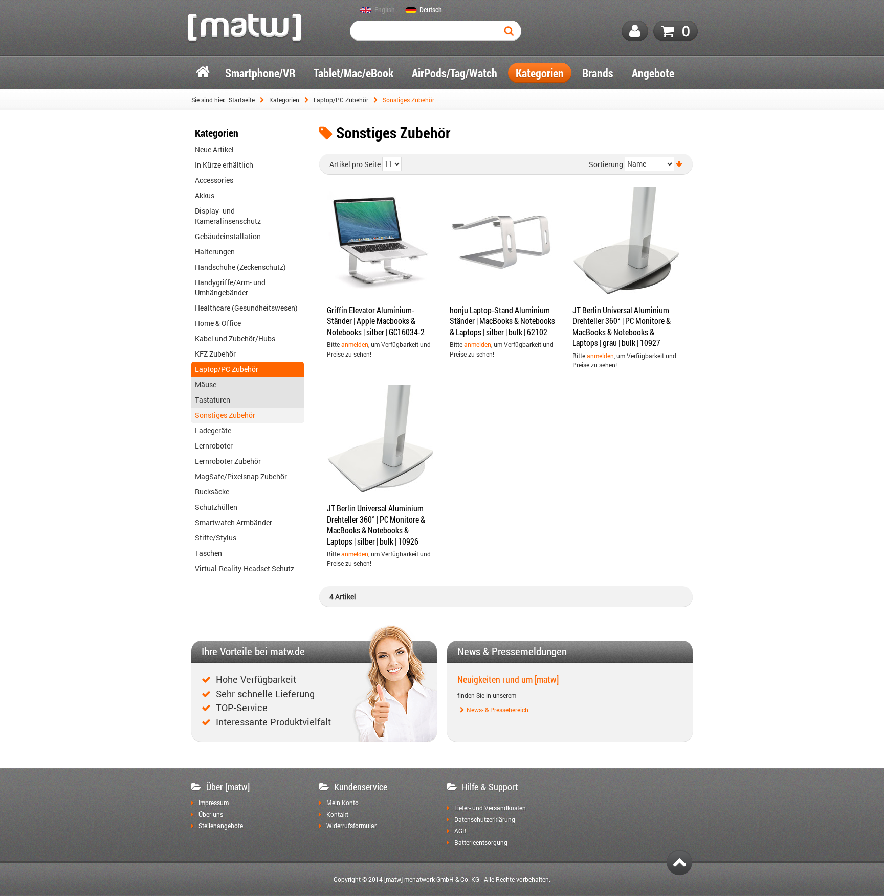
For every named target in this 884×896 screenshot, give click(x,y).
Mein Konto (342, 803)
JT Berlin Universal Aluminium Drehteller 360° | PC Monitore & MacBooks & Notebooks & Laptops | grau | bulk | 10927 (621, 326)
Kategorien (284, 100)
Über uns (210, 815)
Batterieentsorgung (480, 843)
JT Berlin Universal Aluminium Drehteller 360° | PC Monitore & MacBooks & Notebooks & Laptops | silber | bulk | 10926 (376, 525)
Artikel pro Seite (355, 164)
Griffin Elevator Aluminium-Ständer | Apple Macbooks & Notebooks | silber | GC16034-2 (376, 320)
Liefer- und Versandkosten (490, 808)
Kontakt (337, 815)
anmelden (354, 344)
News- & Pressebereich (497, 710)
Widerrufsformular (351, 826)
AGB (460, 831)
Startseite (242, 100)
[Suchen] (511, 31)
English (384, 10)
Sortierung (606, 164)
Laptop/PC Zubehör (341, 100)
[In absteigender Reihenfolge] (679, 164)
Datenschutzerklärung (484, 820)
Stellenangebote (220, 826)
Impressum (213, 803)
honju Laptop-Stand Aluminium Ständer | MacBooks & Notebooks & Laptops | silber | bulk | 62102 (502, 320)
